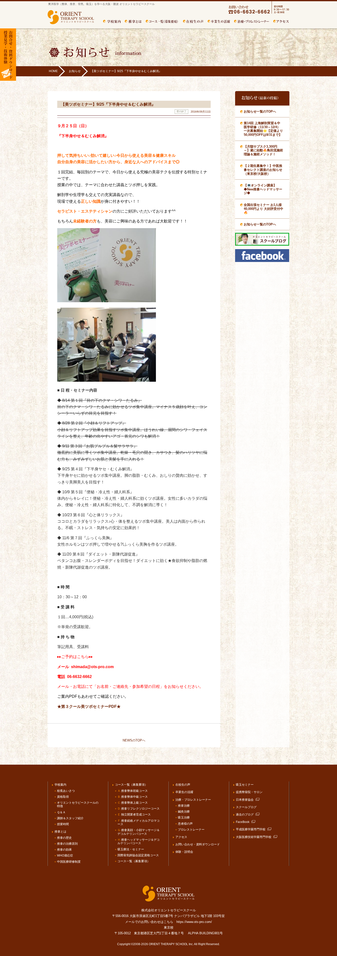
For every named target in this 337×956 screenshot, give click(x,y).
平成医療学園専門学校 (250, 829)
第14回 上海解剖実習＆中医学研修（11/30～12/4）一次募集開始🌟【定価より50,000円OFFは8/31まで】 (263, 129)
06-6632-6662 (79, 677)
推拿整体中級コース (132, 796)
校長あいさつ (66, 791)
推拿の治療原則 (67, 843)
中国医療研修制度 (69, 861)
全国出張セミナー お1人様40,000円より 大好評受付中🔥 (263, 208)
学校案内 (112, 21)
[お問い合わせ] (254, 13)
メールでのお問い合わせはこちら (149, 922)
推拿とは (133, 21)
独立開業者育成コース (134, 814)
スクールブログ (246, 807)
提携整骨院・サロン (249, 792)
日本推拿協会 (245, 799)
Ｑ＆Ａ (61, 812)
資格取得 (63, 796)
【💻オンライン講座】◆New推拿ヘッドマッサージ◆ (263, 189)
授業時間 (63, 824)
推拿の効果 (64, 849)
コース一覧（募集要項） (162, 21)
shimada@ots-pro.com (92, 667)
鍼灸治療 (184, 811)
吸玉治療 (184, 817)
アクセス (281, 21)
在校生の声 (182, 784)
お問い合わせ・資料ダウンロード (197, 844)
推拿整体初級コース (132, 791)
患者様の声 (185, 823)
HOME (53, 71)
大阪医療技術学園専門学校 (253, 837)
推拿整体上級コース (132, 802)
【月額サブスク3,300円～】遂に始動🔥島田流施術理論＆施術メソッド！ (263, 150)
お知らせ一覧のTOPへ (260, 111)
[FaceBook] (262, 261)
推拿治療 (184, 805)
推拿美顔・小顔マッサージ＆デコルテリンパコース (138, 832)
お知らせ (75, 71)
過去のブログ (245, 814)
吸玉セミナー (245, 784)
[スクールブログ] (262, 244)
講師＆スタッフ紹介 (70, 818)
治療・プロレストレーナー (251, 21)
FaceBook (242, 822)
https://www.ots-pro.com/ (194, 922)
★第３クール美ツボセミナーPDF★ (89, 706)
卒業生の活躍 (218, 21)
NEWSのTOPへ (134, 740)
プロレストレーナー (191, 829)
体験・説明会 (184, 852)
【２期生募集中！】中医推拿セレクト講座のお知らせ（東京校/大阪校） (263, 169)
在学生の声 (193, 21)
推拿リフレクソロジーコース (138, 808)
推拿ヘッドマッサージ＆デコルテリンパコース (138, 841)
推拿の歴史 (64, 837)
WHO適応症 (65, 855)
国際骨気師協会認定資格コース (138, 855)
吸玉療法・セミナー (130, 849)
